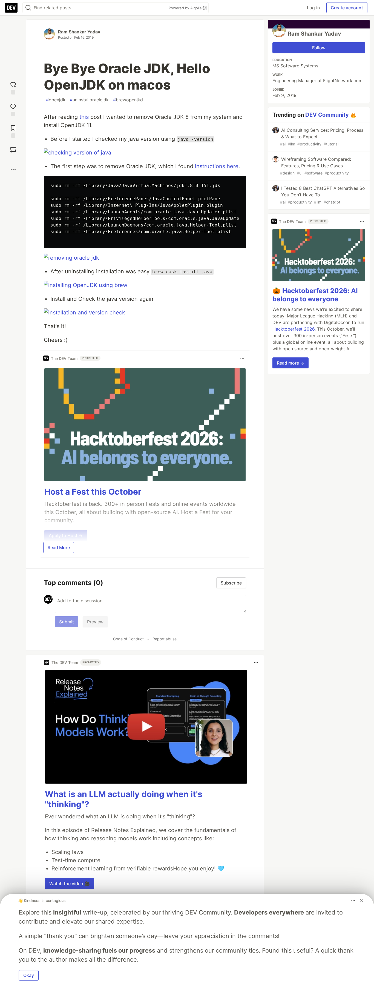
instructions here (216, 166)
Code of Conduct (128, 639)
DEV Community (327, 114)
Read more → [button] (290, 363)
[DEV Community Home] (11, 7)
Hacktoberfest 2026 (293, 329)
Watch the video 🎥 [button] (69, 883)
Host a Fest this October (92, 492)
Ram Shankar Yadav (79, 32)
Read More (59, 547)
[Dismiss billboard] (361, 900)
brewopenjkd (128, 99)
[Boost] (13, 149)
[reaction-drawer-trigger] (13, 87)
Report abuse (165, 639)
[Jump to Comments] (13, 109)
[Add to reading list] (13, 130)
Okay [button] (28, 975)
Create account (347, 7)
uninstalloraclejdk (89, 99)
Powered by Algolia (186, 8)
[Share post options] (13, 169)
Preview (95, 621)
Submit (66, 621)
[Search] (28, 8)
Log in (313, 7)
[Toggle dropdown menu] (242, 358)
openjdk (55, 99)
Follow (319, 47)
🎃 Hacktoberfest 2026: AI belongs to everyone (315, 295)
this (84, 117)
